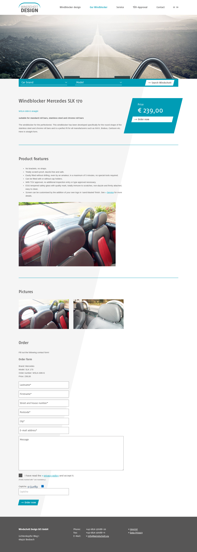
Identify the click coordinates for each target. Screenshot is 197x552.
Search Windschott (161, 82)
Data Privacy (136, 532)
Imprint (134, 529)
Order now (143, 119)
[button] (42, 486)
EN (177, 7)
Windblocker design (70, 7)
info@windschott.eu (98, 536)
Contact (161, 7)
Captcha (22, 486)
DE (174, 7)
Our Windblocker (98, 7)
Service (120, 7)
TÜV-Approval (140, 7)
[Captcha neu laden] (42, 486)
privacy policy (51, 475)
